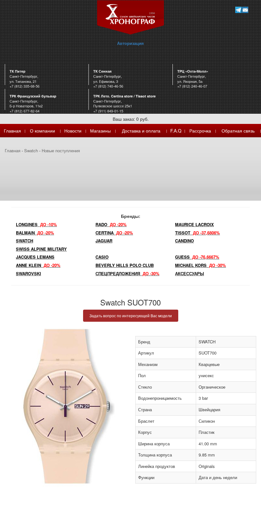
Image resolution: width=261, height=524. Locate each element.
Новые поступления (61, 150)
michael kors (200, 265)
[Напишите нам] (245, 9)
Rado (111, 224)
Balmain (35, 233)
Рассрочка (200, 130)
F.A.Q (175, 130)
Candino (184, 241)
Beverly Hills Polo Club (124, 265)
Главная (12, 130)
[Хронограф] (130, 17)
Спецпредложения (127, 273)
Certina (114, 233)
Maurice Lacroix (194, 224)
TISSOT (197, 233)
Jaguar (103, 241)
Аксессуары (189, 273)
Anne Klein (38, 265)
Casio (102, 257)
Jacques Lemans (35, 257)
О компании (42, 130)
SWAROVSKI (28, 273)
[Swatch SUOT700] (65, 406)
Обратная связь (238, 130)
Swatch (31, 150)
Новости (72, 130)
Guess (197, 257)
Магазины (100, 130)
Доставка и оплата (141, 130)
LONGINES (36, 224)
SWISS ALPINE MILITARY (41, 249)
